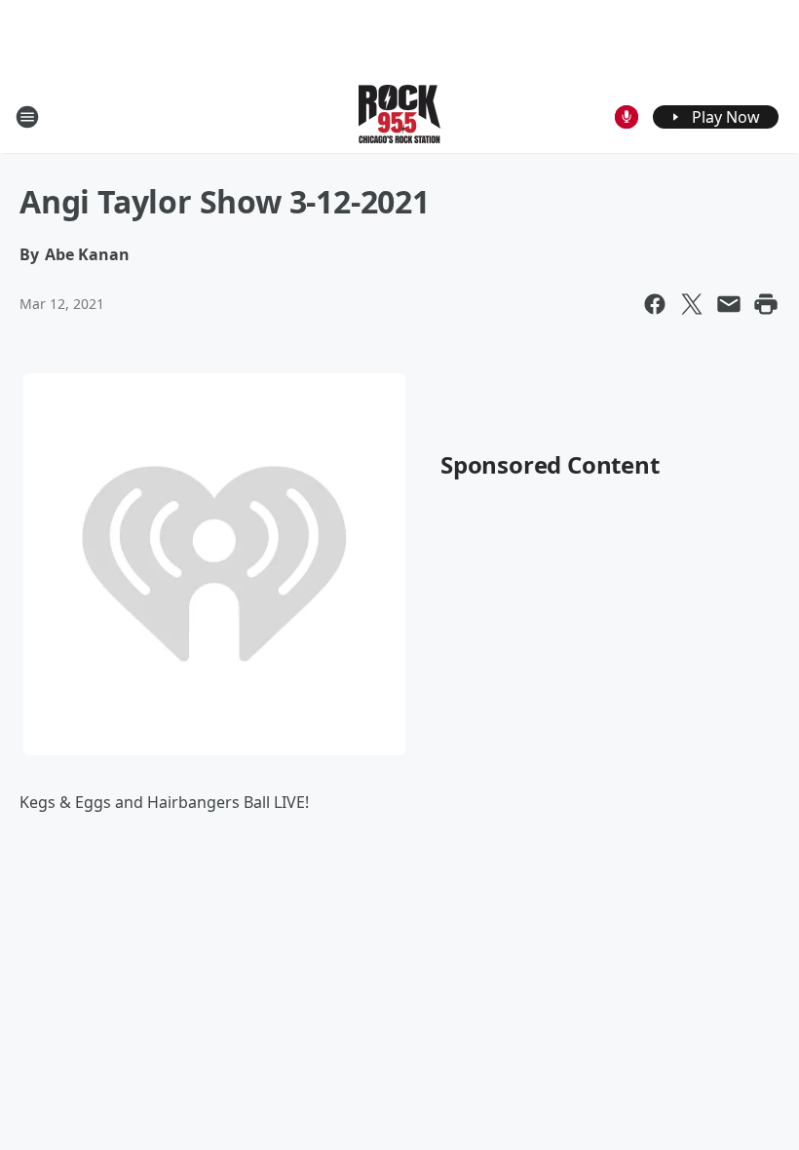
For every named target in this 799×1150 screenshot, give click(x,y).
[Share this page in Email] (728, 304)
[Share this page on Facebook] (654, 304)
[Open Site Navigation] (27, 117)
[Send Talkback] (626, 117)
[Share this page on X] (691, 304)
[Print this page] (766, 304)
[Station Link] (399, 116)
